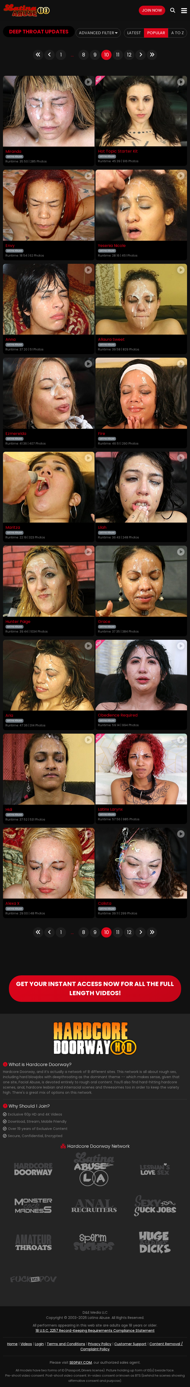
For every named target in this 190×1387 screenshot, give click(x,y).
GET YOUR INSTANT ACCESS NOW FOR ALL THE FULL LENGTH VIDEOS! (95, 989)
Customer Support (130, 1343)
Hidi (8, 809)
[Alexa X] (49, 863)
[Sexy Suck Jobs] (155, 1205)
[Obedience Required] (141, 675)
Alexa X (12, 903)
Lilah (102, 527)
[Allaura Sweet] (141, 299)
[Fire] (141, 393)
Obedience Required (118, 715)
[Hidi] (49, 769)
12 (129, 54)
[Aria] (49, 675)
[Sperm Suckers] (94, 1242)
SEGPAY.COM (81, 1362)
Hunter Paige (17, 621)
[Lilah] (141, 487)
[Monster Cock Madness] (33, 1205)
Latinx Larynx (110, 809)
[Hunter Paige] (49, 581)
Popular (156, 33)
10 (106, 54)
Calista (104, 903)
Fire (101, 433)
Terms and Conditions (66, 1343)
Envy (10, 245)
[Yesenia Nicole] (141, 205)
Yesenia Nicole (112, 245)
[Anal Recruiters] (94, 1205)
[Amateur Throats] (33, 1242)
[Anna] (49, 299)
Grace (104, 621)
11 (117, 54)
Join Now (152, 10)
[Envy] (49, 205)
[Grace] (141, 581)
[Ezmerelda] (49, 393)
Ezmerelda (15, 433)
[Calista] (141, 863)
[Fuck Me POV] (33, 1278)
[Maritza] (49, 487)
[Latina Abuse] (26, 10)
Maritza (12, 527)
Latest (134, 33)
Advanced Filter (97, 33)
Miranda (13, 151)
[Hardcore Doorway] (33, 1168)
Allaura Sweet (111, 339)
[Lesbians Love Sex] (155, 1168)
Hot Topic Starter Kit (118, 151)
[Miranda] (49, 111)
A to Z (177, 33)
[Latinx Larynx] (141, 769)
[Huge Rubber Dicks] (155, 1242)
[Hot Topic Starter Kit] (141, 111)
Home (12, 1343)
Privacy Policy (99, 1343)
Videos (26, 1343)
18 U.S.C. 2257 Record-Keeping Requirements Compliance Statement (95, 1330)
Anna (10, 339)
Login (39, 1343)
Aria (9, 715)
